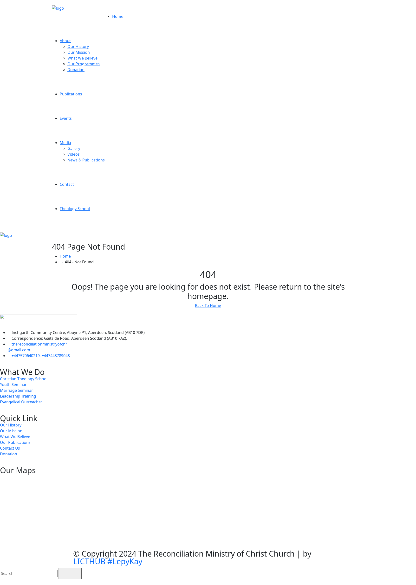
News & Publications (86, 160)
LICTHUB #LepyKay (107, 561)
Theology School (75, 208)
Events (66, 118)
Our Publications (15, 442)
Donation (75, 69)
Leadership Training (18, 396)
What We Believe (82, 58)
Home (117, 16)
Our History (78, 46)
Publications (71, 94)
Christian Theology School (23, 378)
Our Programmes (83, 63)
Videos (73, 154)
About (65, 40)
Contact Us (10, 448)
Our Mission (78, 52)
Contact (67, 184)
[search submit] (70, 573)
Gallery (73, 148)
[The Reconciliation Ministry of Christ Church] (58, 7)
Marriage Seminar (16, 390)
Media (65, 142)
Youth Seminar (13, 384)
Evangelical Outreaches (21, 402)
